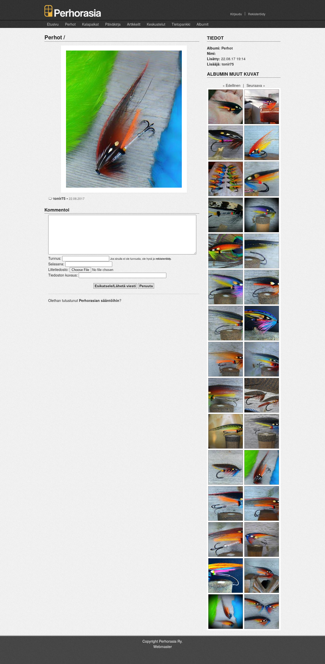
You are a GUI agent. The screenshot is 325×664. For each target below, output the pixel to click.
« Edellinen (231, 85)
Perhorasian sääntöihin (99, 300)
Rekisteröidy (256, 14)
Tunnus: (54, 258)
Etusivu (53, 24)
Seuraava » (256, 85)
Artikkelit (133, 24)
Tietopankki (181, 24)
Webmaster (162, 646)
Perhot (70, 24)
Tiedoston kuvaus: (63, 275)
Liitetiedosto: (58, 269)
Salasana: (56, 263)
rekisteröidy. (163, 259)
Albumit (202, 24)
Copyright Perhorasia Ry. (162, 641)
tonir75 (59, 198)
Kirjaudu (236, 14)
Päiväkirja (113, 24)
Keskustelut (156, 24)
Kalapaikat (90, 24)
